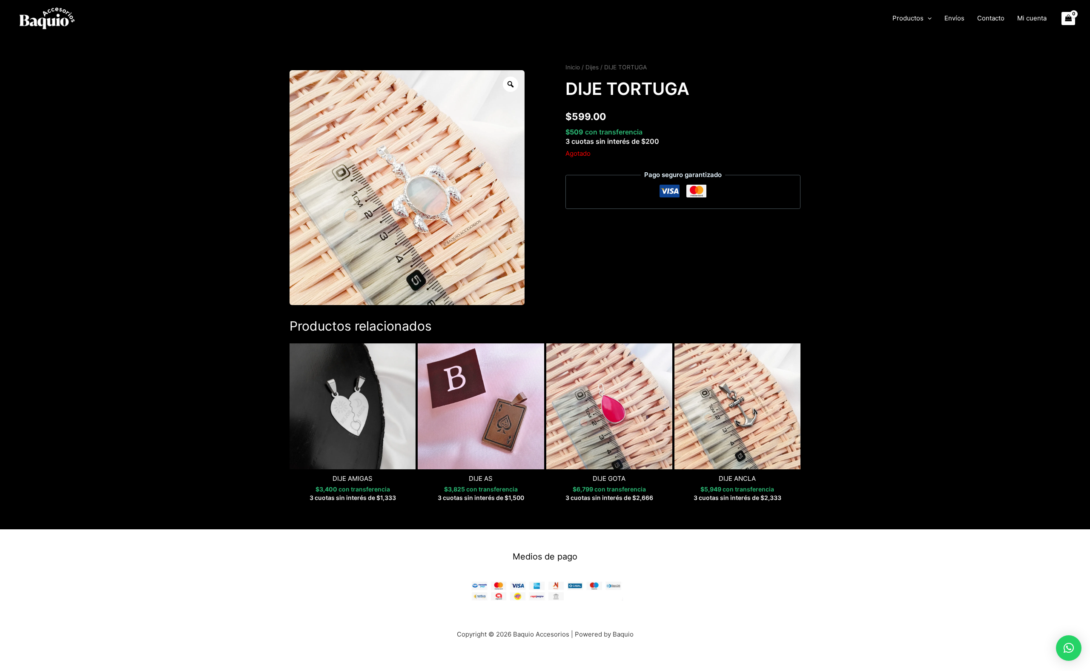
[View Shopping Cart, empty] (1068, 18)
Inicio (572, 67)
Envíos (954, 18)
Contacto (990, 18)
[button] (928, 18)
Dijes (592, 67)
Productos (908, 18)
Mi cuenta (1032, 18)
